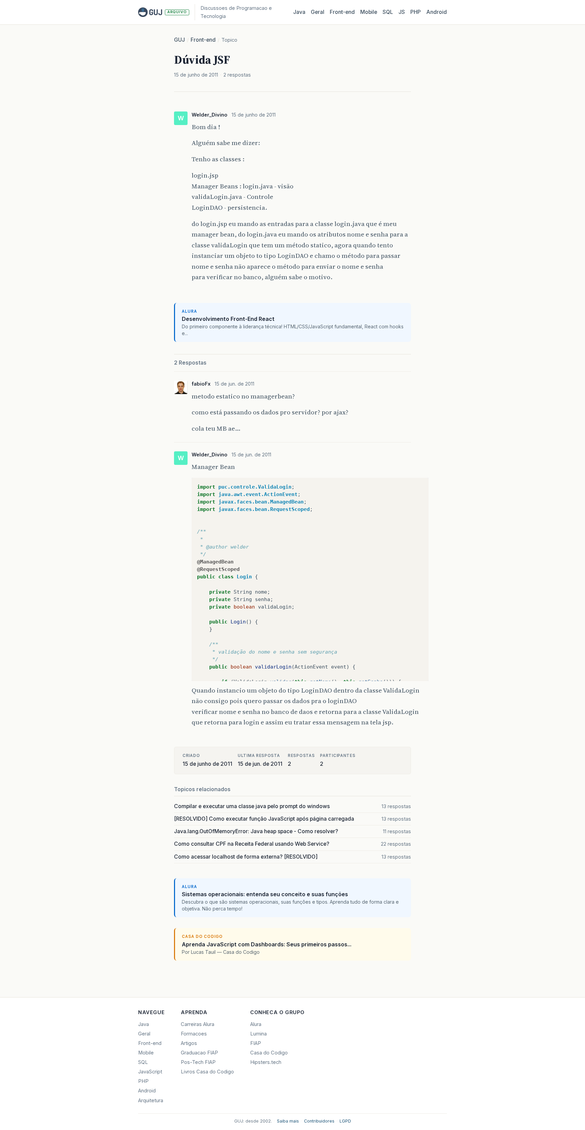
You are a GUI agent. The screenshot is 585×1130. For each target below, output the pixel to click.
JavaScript (150, 1072)
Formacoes (194, 1034)
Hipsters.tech (265, 1062)
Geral (317, 12)
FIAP (255, 1043)
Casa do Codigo (269, 1053)
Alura (255, 1024)
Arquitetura (150, 1100)
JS (401, 12)
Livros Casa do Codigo (207, 1072)
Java (299, 12)
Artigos (189, 1043)
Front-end (203, 40)
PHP (415, 12)
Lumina (258, 1034)
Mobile (368, 12)
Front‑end (342, 12)
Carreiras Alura (197, 1024)
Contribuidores (319, 1121)
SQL (388, 12)
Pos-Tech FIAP (198, 1062)
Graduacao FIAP (199, 1053)
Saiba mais (288, 1121)
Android (436, 12)
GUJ (179, 40)
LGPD (345, 1121)
